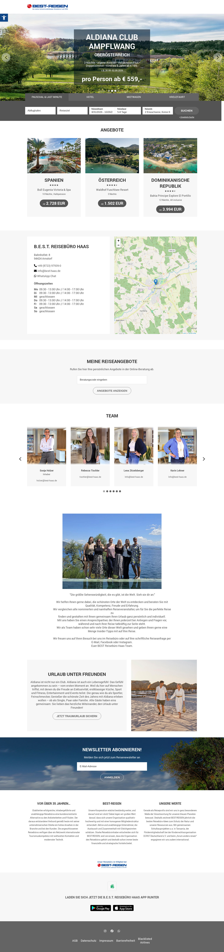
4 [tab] (113, 492)
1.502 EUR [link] (112, 203)
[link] (4, 18)
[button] (156, 282)
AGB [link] (75, 940)
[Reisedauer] (128, 112)
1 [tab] (109, 91)
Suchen (186, 110)
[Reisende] (157, 112)
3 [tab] (115, 91)
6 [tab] (120, 492)
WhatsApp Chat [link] (46, 276)
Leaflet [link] (184, 333)
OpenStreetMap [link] (192, 333)
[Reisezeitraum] (102, 112)
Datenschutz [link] (88, 940)
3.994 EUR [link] (170, 209)
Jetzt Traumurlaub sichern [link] (77, 716)
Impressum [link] (106, 940)
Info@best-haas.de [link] (134, 476)
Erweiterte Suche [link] (187, 117)
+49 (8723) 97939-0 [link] (49, 265)
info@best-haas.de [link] (48, 271)
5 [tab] (117, 492)
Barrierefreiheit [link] (125, 940)
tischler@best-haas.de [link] (90, 476)
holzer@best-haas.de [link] (47, 480)
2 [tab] (112, 91)
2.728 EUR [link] (54, 203)
